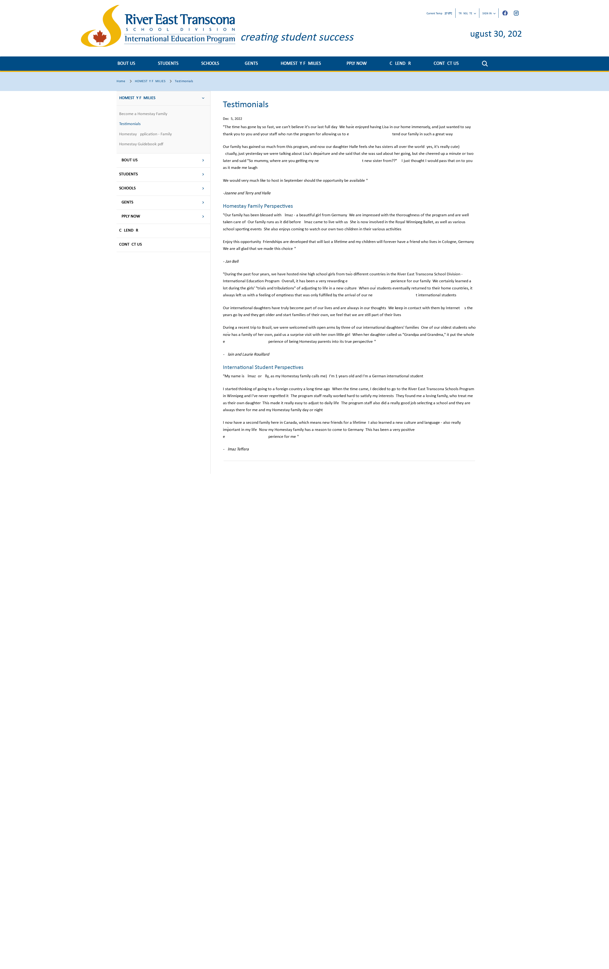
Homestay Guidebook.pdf (141, 144)
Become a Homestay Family (143, 114)
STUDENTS (168, 63)
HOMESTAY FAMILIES (301, 63)
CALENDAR (400, 63)
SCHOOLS (210, 63)
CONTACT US (446, 63)
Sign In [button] (487, 13)
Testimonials (130, 124)
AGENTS (250, 63)
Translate (465, 13)
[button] (485, 63)
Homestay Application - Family (145, 134)
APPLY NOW (355, 63)
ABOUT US (125, 63)
